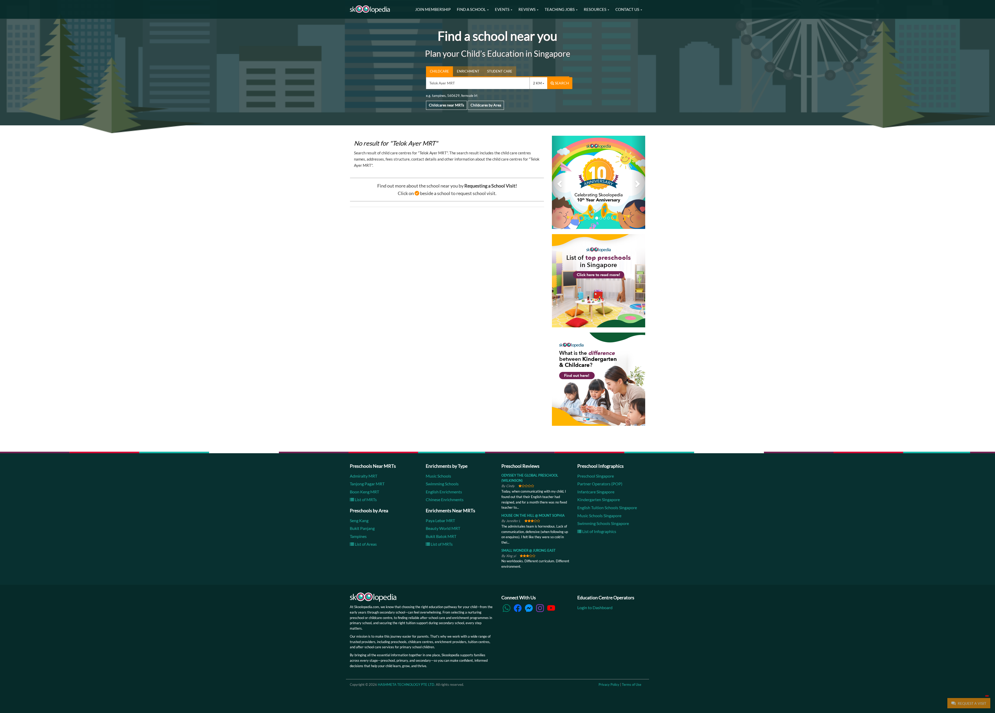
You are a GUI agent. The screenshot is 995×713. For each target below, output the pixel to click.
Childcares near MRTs (446, 105)
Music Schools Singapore (599, 515)
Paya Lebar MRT (440, 520)
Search (561, 83)
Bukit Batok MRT (441, 536)
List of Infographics (598, 531)
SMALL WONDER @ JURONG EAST (528, 550)
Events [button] (502, 9)
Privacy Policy (609, 684)
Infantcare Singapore (595, 491)
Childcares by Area (486, 105)
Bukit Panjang (362, 528)
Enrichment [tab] (468, 71)
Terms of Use (631, 684)
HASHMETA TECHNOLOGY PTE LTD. (406, 684)
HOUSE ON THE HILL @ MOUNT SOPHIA (533, 515)
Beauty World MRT (443, 528)
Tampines (358, 536)
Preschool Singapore (595, 475)
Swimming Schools (442, 483)
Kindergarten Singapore (598, 499)
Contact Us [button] (627, 9)
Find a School (472, 9)
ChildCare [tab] (439, 71)
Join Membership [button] (433, 9)
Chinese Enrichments (445, 499)
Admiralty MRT (363, 475)
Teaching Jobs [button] (560, 9)
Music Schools (438, 475)
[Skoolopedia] (370, 9)
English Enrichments (444, 491)
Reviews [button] (527, 9)
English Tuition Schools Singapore (607, 507)
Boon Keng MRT (364, 491)
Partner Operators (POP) (599, 483)
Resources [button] (595, 9)
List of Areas (365, 544)
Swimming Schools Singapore (603, 523)
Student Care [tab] (499, 71)
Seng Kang (359, 520)
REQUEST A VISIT (971, 703)
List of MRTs (365, 499)
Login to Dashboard (595, 607)
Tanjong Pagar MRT (367, 483)
